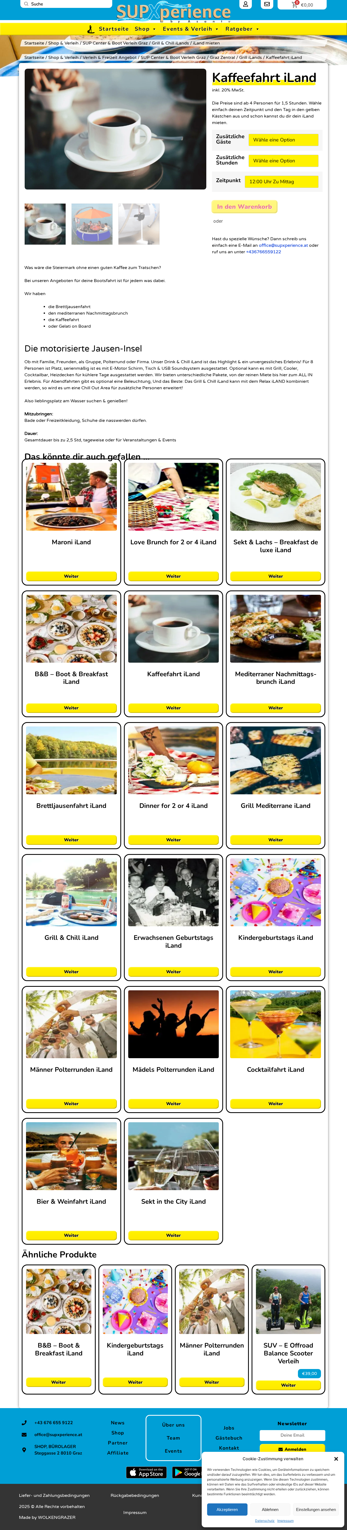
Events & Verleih (187, 29)
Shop (142, 29)
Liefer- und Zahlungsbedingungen (54, 1495)
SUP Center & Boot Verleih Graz (115, 43)
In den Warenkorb (238, 206)
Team (173, 1437)
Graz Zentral (222, 57)
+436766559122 (263, 251)
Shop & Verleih (63, 43)
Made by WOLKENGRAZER (47, 1517)
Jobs (229, 1427)
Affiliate (118, 1453)
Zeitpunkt (228, 181)
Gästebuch (229, 1437)
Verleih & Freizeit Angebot (110, 57)
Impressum (285, 1521)
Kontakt (229, 1447)
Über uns (173, 1424)
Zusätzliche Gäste (230, 140)
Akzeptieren (227, 1509)
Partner (118, 1443)
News (118, 1423)
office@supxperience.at (283, 244)
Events (173, 1450)
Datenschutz (265, 1521)
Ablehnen (270, 1509)
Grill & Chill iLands (170, 43)
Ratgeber (239, 29)
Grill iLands (250, 57)
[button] (336, 1459)
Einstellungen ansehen (316, 1509)
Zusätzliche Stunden (230, 160)
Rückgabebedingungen (135, 1495)
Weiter (71, 576)
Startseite (114, 29)
